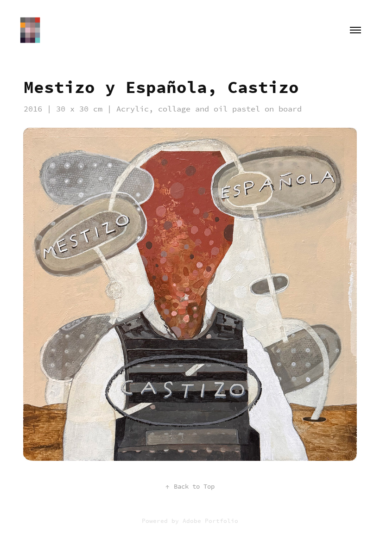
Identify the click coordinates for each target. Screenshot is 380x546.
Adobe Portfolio (210, 520)
